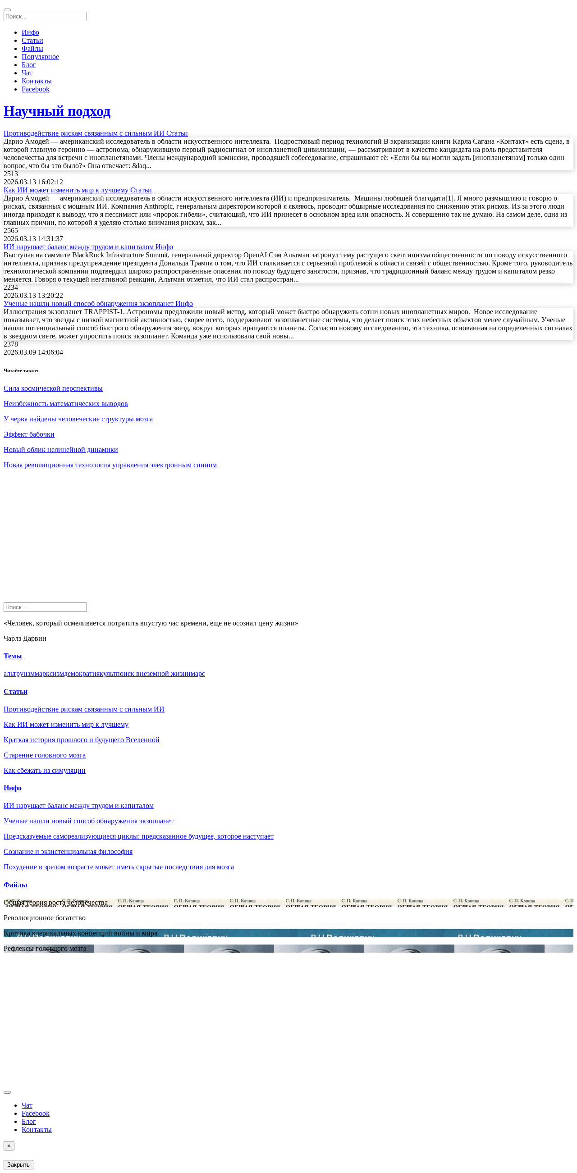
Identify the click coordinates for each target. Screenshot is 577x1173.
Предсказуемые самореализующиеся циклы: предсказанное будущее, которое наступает (139, 836)
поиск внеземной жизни (153, 673)
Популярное (40, 56)
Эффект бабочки (29, 434)
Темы (13, 656)
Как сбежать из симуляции (45, 770)
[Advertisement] (274, 539)
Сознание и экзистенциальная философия (68, 851)
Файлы (32, 48)
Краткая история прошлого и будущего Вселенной (82, 740)
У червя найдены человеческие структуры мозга (78, 419)
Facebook (36, 89)
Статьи (32, 40)
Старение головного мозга (45, 755)
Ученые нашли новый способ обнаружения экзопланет (89, 821)
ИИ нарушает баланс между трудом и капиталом (79, 805)
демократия (82, 673)
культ (108, 673)
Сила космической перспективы (53, 388)
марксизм (49, 673)
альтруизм (19, 673)
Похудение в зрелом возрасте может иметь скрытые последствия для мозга (119, 867)
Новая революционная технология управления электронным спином (110, 465)
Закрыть (18, 1164)
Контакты (37, 81)
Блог (29, 64)
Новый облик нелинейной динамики (61, 449)
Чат (27, 73)
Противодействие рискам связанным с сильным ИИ (84, 709)
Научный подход (57, 111)
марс (198, 673)
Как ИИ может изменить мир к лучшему (66, 724)
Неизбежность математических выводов (66, 403)
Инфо (30, 32)
